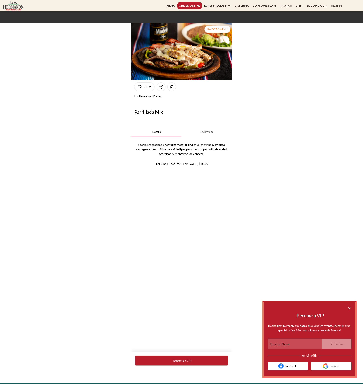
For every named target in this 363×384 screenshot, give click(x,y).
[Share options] (161, 87)
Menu (171, 5)
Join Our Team (264, 5)
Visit (299, 5)
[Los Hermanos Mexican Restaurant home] (20, 5)
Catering (242, 5)
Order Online (189, 5)
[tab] (156, 131)
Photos (286, 5)
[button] (217, 5)
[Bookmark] (172, 87)
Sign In (336, 5)
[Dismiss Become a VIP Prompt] (349, 308)
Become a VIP (317, 5)
